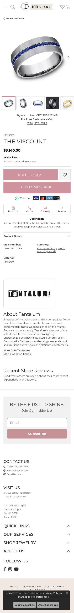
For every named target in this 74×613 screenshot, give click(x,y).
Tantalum (8, 134)
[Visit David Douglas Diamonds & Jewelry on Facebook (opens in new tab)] (4, 569)
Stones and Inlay (15, 18)
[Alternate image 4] (52, 103)
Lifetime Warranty (54, 587)
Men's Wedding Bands (51, 250)
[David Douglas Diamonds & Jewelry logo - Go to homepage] (37, 7)
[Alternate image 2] (23, 103)
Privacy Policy (52, 593)
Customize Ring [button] (37, 187)
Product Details (12, 236)
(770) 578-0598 (37, 123)
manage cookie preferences (33, 596)
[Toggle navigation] (6, 6)
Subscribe (37, 434)
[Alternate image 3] (38, 103)
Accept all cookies (48, 604)
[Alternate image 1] (8, 103)
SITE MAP (14, 587)
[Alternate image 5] (67, 103)
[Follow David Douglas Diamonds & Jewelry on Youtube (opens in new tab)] (16, 569)
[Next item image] (68, 57)
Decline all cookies (24, 604)
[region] (37, 57)
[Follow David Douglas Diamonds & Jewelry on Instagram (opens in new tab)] (10, 569)
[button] (12, 6)
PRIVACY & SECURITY (31, 587)
